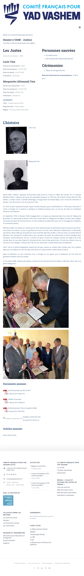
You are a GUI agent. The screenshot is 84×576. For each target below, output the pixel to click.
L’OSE (32, 540)
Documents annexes (14, 383)
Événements (61, 473)
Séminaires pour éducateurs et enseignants (14, 537)
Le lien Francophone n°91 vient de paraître (40, 474)
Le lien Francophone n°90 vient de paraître (40, 484)
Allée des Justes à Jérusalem (66, 492)
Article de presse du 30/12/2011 (19, 390)
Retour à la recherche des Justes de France (18, 35)
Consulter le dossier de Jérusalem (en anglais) (19, 43)
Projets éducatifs (9, 540)
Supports (6, 543)
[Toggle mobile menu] (80, 27)
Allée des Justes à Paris (65, 490)
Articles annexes (12, 428)
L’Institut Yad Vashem (64, 470)
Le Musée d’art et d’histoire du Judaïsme (40, 543)
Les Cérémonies (8, 526)
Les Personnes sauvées (11, 523)
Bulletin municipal (14, 399)
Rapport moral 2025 (38, 466)
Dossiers (6, 520)
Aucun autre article (9, 435)
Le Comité (60, 467)
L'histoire (11, 122)
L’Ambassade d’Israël (37, 534)
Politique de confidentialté (62, 563)
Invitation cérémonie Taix (32, 417)
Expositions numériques (65, 495)
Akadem (33, 532)
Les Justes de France (10, 518)
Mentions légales (47, 563)
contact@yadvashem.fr (14, 479)
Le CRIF (32, 537)
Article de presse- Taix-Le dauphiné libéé (22, 408)
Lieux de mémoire (63, 487)
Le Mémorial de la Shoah (38, 529)
